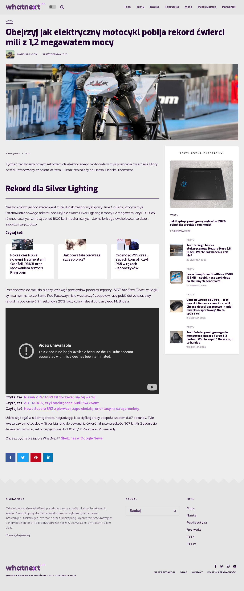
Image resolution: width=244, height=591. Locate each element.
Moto (188, 7)
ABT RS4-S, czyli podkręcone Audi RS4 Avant (61, 403)
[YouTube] (234, 566)
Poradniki (228, 7)
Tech (127, 7)
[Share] (10, 457)
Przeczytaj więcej (18, 535)
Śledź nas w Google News (82, 438)
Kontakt (197, 572)
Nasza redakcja (165, 572)
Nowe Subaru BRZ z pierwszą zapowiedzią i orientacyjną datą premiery (81, 408)
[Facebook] (215, 566)
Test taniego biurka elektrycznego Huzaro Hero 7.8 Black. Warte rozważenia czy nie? (208, 250)
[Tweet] (23, 457)
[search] (175, 511)
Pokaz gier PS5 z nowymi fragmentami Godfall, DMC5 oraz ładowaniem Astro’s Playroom (27, 264)
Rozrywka (172, 7)
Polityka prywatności (221, 572)
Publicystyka (207, 7)
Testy (140, 7)
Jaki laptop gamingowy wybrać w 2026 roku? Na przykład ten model (198, 223)
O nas (183, 572)
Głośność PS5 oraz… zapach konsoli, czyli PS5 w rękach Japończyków (132, 261)
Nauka (154, 7)
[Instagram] (228, 566)
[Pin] (35, 457)
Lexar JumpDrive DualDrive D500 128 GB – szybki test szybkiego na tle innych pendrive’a (209, 277)
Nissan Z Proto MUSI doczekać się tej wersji (59, 397)
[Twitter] (221, 566)
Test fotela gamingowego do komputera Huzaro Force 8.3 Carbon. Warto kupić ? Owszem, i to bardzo (209, 337)
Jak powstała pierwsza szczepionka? (81, 257)
